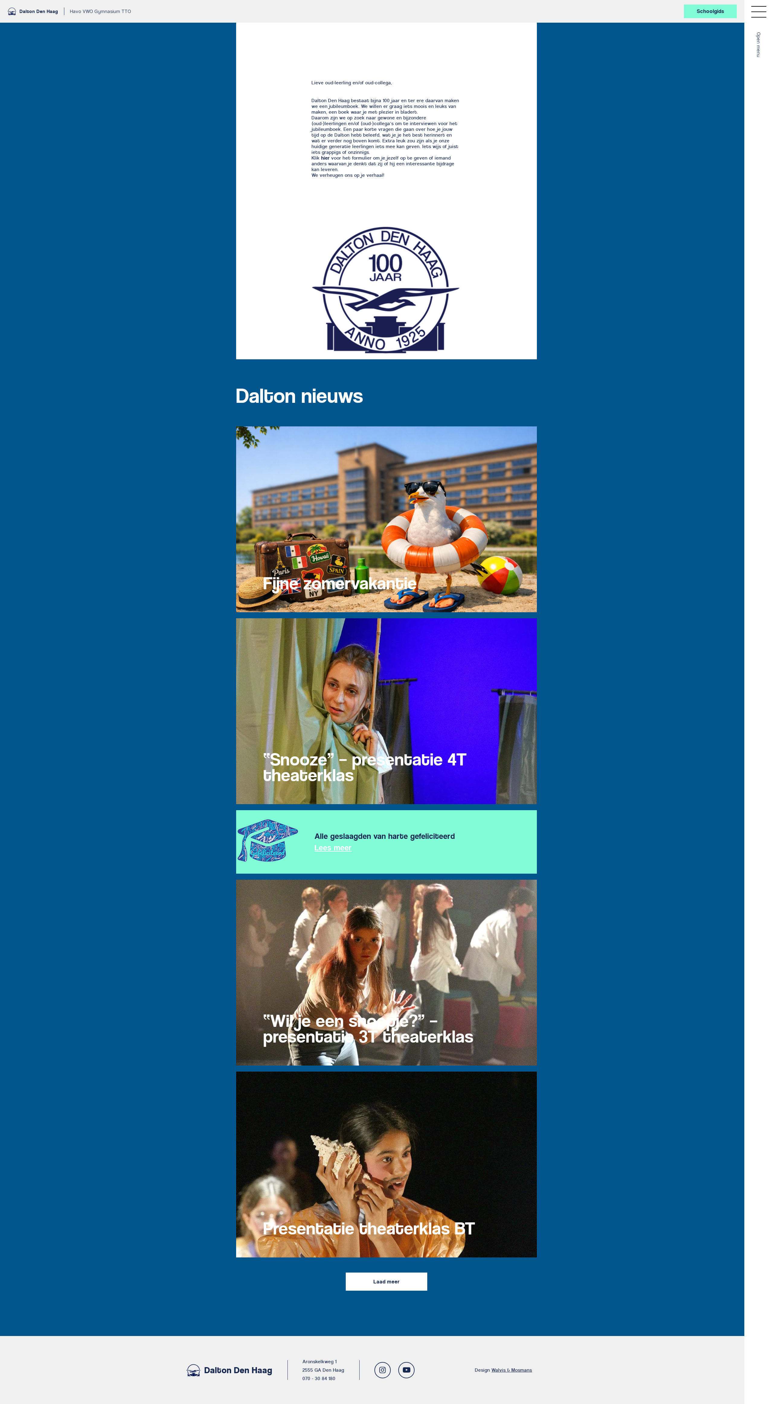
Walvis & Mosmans (512, 1370)
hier (325, 158)
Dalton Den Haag (39, 11)
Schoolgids (710, 11)
